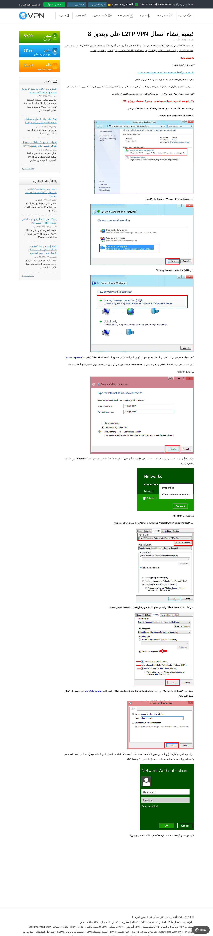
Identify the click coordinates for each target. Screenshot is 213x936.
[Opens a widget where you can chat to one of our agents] (200, 930)
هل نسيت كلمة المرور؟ (29, 4)
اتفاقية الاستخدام (89, 922)
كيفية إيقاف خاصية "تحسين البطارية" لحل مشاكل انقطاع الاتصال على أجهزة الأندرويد (43, 249)
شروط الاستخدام (45, 931)
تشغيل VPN (174, 922)
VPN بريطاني (116, 926)
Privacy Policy (68, 926)
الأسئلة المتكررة (130, 922)
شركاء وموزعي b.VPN (144, 931)
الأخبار (115, 922)
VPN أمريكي (133, 926)
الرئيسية (188, 922)
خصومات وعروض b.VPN (70, 931)
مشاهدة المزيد (28, 168)
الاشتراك (161, 922)
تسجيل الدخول (54, 4)
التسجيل (105, 922)
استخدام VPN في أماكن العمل (177, 926)
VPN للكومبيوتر (150, 926)
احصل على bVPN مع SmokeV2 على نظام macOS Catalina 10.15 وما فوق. (41, 192)
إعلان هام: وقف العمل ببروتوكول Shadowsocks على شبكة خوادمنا (41, 120)
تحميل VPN (147, 922)
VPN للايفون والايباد (96, 926)
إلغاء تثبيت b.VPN (119, 931)
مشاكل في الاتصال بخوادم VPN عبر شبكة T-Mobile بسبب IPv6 (39, 221)
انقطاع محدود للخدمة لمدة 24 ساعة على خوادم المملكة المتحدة (39, 90)
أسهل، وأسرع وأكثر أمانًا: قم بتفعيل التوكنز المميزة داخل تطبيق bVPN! (39, 144)
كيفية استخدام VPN (97, 931)
